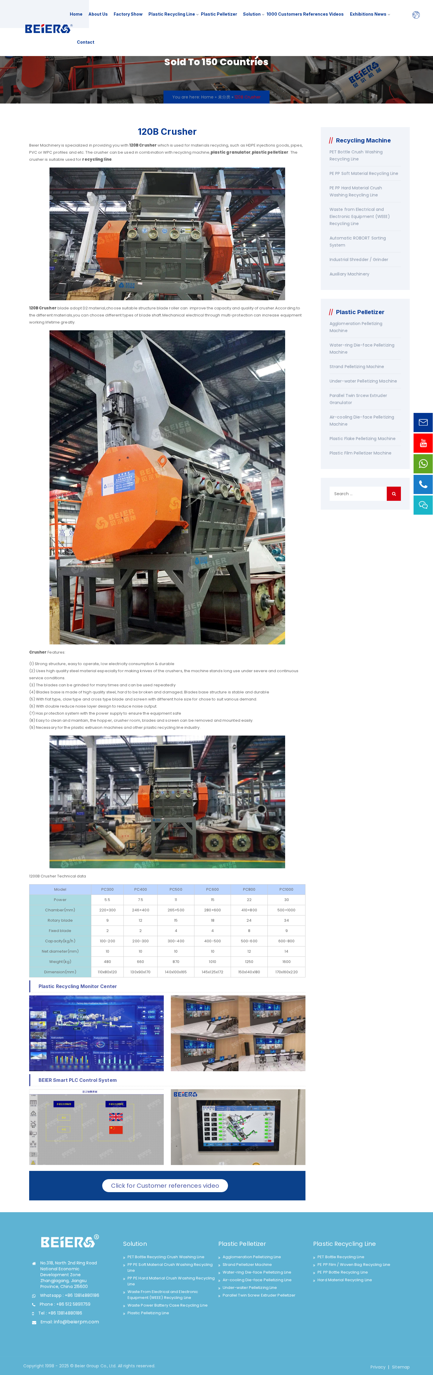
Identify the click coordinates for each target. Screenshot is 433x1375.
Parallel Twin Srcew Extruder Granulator (358, 399)
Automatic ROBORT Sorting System (358, 241)
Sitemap (401, 1367)
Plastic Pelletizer (219, 14)
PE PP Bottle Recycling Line (343, 1272)
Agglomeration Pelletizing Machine (356, 327)
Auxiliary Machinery (349, 274)
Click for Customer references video (165, 1186)
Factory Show (128, 14)
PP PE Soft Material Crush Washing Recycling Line (170, 1267)
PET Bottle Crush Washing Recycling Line (356, 155)
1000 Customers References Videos (305, 14)
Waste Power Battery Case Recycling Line (168, 1305)
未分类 (224, 97)
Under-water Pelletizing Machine (363, 381)
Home (76, 14)
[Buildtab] (49, 28)
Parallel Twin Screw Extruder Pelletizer (259, 1295)
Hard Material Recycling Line (345, 1280)
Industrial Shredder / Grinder (359, 259)
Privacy (378, 1367)
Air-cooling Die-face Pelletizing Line (257, 1280)
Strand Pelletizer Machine (247, 1264)
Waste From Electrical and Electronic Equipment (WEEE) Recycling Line (163, 1294)
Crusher (148, 145)
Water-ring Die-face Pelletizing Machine (362, 348)
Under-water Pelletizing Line (250, 1287)
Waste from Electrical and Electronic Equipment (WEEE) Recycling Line (360, 216)
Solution (252, 14)
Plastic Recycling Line (171, 14)
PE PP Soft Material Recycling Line (364, 173)
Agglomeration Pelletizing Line (252, 1257)
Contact (85, 42)
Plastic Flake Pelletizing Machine (363, 439)
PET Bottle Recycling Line (341, 1257)
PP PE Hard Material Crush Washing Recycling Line (171, 1281)
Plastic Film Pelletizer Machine (360, 453)
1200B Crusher (42, 876)
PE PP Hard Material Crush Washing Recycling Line (356, 191)
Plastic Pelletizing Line (148, 1313)
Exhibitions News (368, 14)
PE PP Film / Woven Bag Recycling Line (354, 1264)
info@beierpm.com (76, 1321)
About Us (98, 14)
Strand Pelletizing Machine (357, 367)
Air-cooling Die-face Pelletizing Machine (362, 420)
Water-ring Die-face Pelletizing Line (257, 1272)
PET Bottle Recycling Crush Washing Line (166, 1257)
